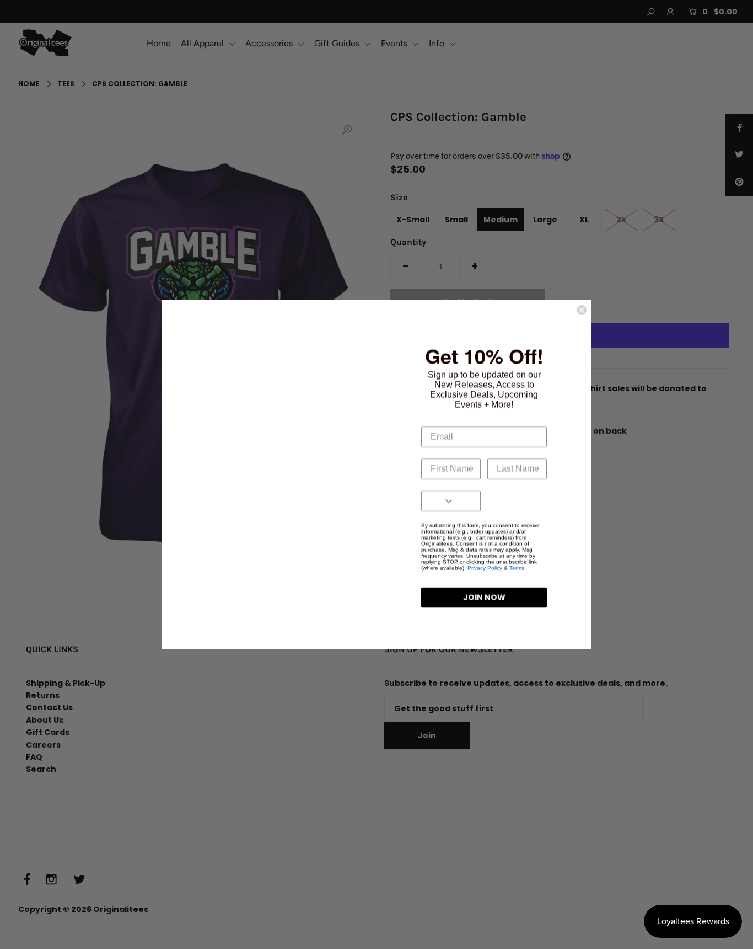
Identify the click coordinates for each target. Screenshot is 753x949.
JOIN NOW (484, 597)
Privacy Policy (484, 568)
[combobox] (430, 501)
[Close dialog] (581, 310)
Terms (516, 568)
